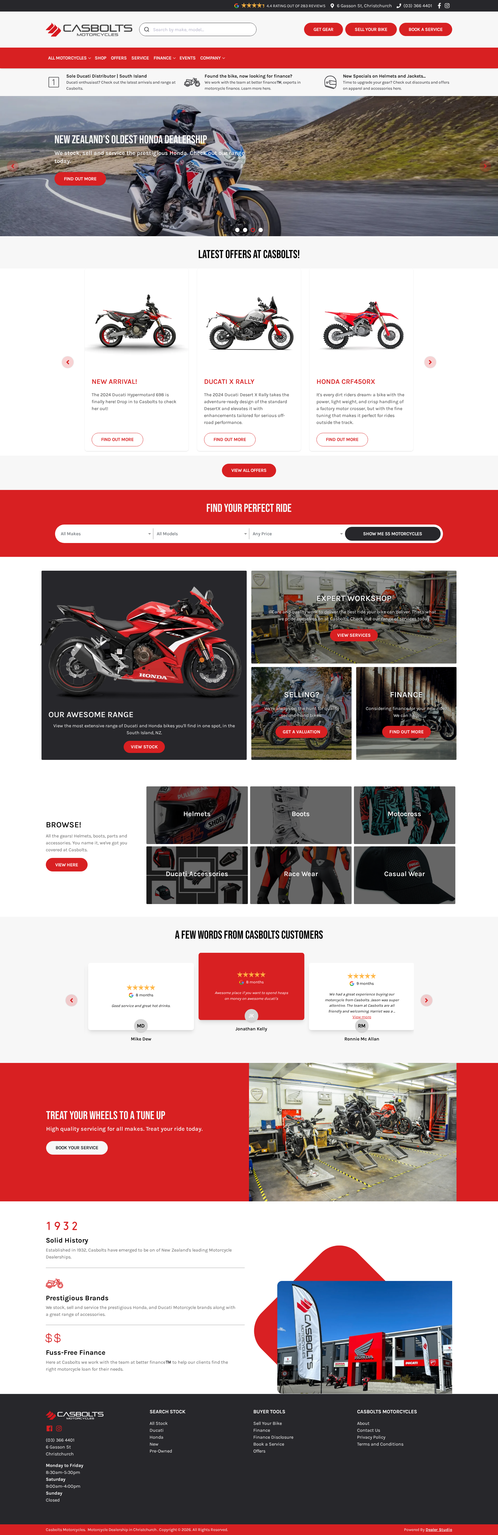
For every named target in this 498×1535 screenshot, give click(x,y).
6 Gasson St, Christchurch (364, 5)
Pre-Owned (161, 1451)
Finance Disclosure (273, 1437)
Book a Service (268, 1444)
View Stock (144, 746)
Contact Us (368, 1430)
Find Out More (80, 185)
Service (140, 58)
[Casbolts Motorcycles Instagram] (448, 5)
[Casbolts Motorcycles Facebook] (440, 5)
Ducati (157, 1430)
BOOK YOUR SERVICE (77, 1147)
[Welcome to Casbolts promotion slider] (237, 230)
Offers (119, 58)
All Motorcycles (67, 58)
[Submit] (146, 29)
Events (188, 58)
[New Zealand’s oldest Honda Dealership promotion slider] (253, 230)
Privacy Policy (371, 1437)
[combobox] (197, 29)
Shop (100, 58)
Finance (162, 58)
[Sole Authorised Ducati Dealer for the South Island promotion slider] (261, 230)
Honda (156, 1437)
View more (361, 1016)
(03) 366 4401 (417, 5)
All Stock (159, 1423)
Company (210, 58)
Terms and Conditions (380, 1444)
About (363, 1423)
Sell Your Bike (267, 1423)
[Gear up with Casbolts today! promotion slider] (245, 230)
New (154, 1444)
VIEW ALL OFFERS (249, 470)
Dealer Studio (439, 1529)
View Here (66, 864)
